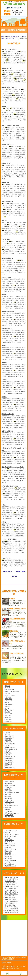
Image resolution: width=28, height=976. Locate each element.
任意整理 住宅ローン (10, 854)
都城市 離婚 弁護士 (10, 881)
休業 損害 (7, 809)
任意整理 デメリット (10, 866)
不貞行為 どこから (10, 700)
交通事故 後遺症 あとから (12, 813)
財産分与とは (5, 106)
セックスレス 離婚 (10, 695)
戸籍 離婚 (7, 686)
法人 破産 (7, 862)
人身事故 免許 (8, 798)
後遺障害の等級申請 (7, 431)
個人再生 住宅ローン (10, 849)
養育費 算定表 (8, 699)
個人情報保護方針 (7, 962)
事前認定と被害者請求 (8, 414)
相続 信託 (7, 754)
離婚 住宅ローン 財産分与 (12, 691)
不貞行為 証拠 (8, 719)
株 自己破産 (8, 853)
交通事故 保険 (8, 811)
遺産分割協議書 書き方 (11, 749)
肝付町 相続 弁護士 (10, 905)
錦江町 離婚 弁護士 (10, 884)
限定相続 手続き (9, 758)
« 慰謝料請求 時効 (7, 571)
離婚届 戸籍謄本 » (21, 571)
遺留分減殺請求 (9, 738)
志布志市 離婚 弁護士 (10, 890)
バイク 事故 (8, 803)
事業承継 (4, 522)
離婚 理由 (7, 706)
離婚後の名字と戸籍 (7, 201)
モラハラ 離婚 (8, 713)
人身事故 (4, 380)
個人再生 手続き (9, 840)
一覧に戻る (14, 576)
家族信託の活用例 (7, 277)
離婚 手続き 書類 (9, 689)
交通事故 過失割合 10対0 (12, 792)
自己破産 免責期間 (10, 845)
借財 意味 (7, 838)
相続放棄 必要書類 (10, 756)
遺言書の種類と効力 (7, 258)
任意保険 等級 (8, 783)
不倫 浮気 (7, 712)
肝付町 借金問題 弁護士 (11, 899)
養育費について (6, 163)
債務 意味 (7, 832)
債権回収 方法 (8, 856)
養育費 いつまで (9, 710)
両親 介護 (7, 734)
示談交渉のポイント (7, 328)
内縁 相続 (7, 751)
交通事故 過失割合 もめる (12, 805)
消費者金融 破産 (9, 864)
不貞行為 (4, 220)
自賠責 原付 (8, 789)
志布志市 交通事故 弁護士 (12, 901)
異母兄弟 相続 (8, 764)
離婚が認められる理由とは (9, 49)
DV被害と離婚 (6, 239)
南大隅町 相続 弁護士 (10, 882)
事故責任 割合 (8, 800)
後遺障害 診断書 (9, 816)
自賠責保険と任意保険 (8, 311)
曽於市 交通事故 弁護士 (11, 888)
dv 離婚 (7, 702)
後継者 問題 (8, 740)
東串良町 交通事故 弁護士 (12, 877)
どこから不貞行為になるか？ (10, 539)
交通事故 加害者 (9, 781)
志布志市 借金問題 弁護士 (12, 908)
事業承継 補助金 (9, 736)
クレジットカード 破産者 (12, 834)
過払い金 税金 (8, 851)
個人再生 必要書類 (10, 843)
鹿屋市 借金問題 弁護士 (11, 894)
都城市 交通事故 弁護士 (11, 907)
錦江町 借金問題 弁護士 (11, 910)
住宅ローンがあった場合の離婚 (10, 125)
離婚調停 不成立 (9, 704)
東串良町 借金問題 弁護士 (12, 912)
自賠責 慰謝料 (8, 791)
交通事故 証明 (8, 787)
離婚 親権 (7, 693)
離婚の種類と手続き (7, 68)
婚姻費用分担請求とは (8, 144)
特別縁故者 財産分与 (10, 767)
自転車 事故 (8, 807)
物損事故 (4, 362)
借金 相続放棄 (8, 760)
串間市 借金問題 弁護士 (11, 879)
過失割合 (4, 345)
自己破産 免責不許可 (10, 860)
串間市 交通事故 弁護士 (11, 903)
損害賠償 (4, 294)
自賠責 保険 (8, 794)
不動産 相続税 (8, 741)
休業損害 (4, 505)
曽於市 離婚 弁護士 (10, 895)
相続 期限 (7, 732)
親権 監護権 (8, 715)
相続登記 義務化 (9, 762)
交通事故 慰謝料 (9, 802)
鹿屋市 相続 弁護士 (10, 897)
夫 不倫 (7, 708)
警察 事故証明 (8, 796)
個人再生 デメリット (10, 836)
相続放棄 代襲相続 (10, 743)
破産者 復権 (8, 847)
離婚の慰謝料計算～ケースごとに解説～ (13, 467)
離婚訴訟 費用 (8, 721)
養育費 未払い (8, 687)
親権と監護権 (5, 182)
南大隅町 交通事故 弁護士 (12, 886)
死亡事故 (4, 397)
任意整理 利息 (8, 841)
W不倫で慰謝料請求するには (10, 486)
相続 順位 (7, 745)
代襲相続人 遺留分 (10, 747)
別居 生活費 (8, 697)
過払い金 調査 (8, 858)
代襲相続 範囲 (8, 753)
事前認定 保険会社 (10, 785)
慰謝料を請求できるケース (9, 87)
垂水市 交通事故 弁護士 (11, 892)
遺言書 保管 (8, 766)
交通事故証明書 (9, 815)
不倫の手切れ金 (6, 558)
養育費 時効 (8, 717)
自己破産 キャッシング (11, 830)
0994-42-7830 (15, 8)
